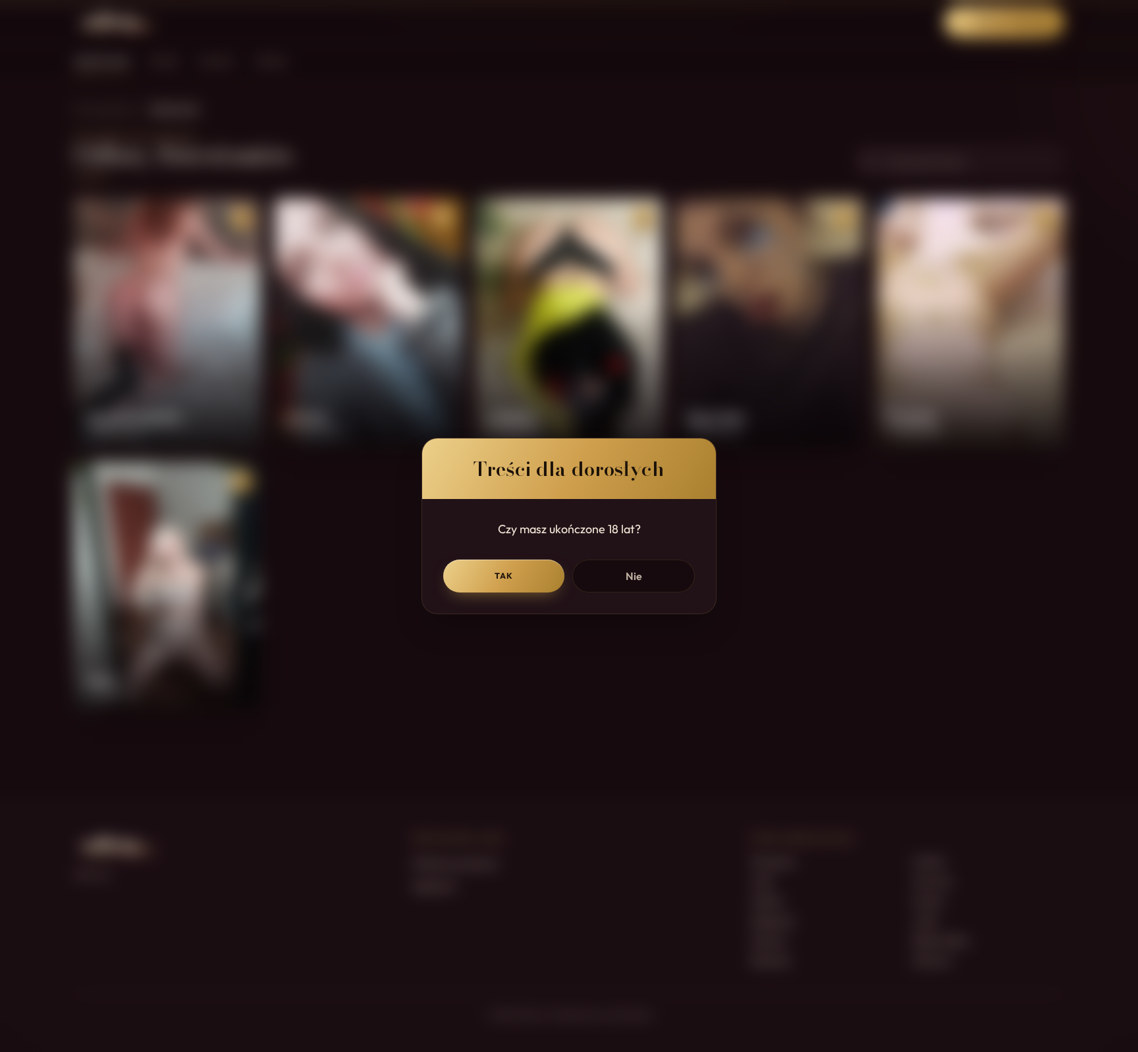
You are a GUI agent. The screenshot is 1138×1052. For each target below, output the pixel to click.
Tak (504, 576)
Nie (634, 576)
